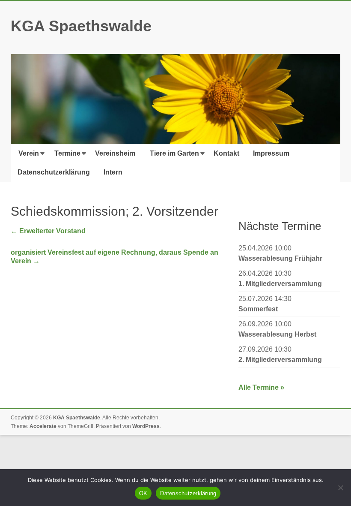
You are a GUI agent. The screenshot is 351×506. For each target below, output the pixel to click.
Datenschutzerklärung (54, 172)
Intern (113, 172)
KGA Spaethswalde (81, 26)
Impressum (271, 153)
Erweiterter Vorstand (48, 231)
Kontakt (226, 153)
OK (143, 493)
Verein (28, 153)
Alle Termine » (261, 387)
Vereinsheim (115, 153)
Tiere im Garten (174, 153)
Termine (67, 153)
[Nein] (340, 487)
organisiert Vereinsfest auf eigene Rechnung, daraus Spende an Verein (114, 257)
